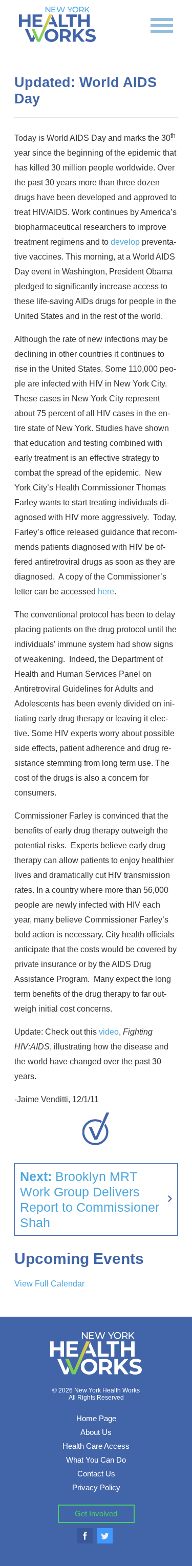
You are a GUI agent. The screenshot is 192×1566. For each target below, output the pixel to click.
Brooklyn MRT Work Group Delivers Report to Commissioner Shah (89, 1199)
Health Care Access (96, 1446)
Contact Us (96, 1473)
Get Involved (96, 1513)
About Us (96, 1432)
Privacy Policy (96, 1487)
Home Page (96, 1418)
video (109, 1031)
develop (125, 242)
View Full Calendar (49, 1283)
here (106, 591)
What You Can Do (96, 1459)
